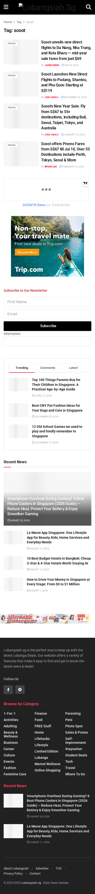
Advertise (42, 868)
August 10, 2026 (39, 569)
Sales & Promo (76, 732)
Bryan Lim (51, 166)
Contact (35, 873)
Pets (68, 720)
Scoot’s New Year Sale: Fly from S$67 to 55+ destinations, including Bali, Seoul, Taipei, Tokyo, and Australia (64, 117)
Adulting (10, 726)
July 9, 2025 (71, 65)
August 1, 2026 (38, 590)
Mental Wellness (47, 764)
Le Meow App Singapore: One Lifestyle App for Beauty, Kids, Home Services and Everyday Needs (58, 537)
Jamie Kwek (52, 65)
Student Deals (76, 755)
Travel (12, 43)
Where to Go (75, 774)
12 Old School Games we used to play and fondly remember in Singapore (57, 431)
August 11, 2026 (39, 548)
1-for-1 (10, 713)
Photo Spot (74, 726)
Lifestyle (41, 745)
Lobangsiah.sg (31, 883)
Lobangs (41, 758)
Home (8, 22)
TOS (59, 868)
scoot (30, 22)
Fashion (10, 768)
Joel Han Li (51, 97)
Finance (41, 713)
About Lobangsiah (16, 868)
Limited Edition (46, 751)
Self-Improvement (75, 741)
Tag (19, 22)
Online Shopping (47, 770)
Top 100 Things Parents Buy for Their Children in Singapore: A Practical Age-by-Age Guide (56, 384)
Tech (69, 761)
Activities (11, 720)
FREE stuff (43, 726)
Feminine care (15, 774)
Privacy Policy (13, 873)
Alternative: (12, 334)
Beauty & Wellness (11, 734)
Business (11, 743)
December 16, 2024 (75, 97)
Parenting (73, 713)
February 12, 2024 (73, 166)
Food (38, 720)
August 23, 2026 (20, 520)
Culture (9, 755)
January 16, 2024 (74, 134)
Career (9, 749)
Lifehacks (42, 739)
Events (9, 761)
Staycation (73, 749)
